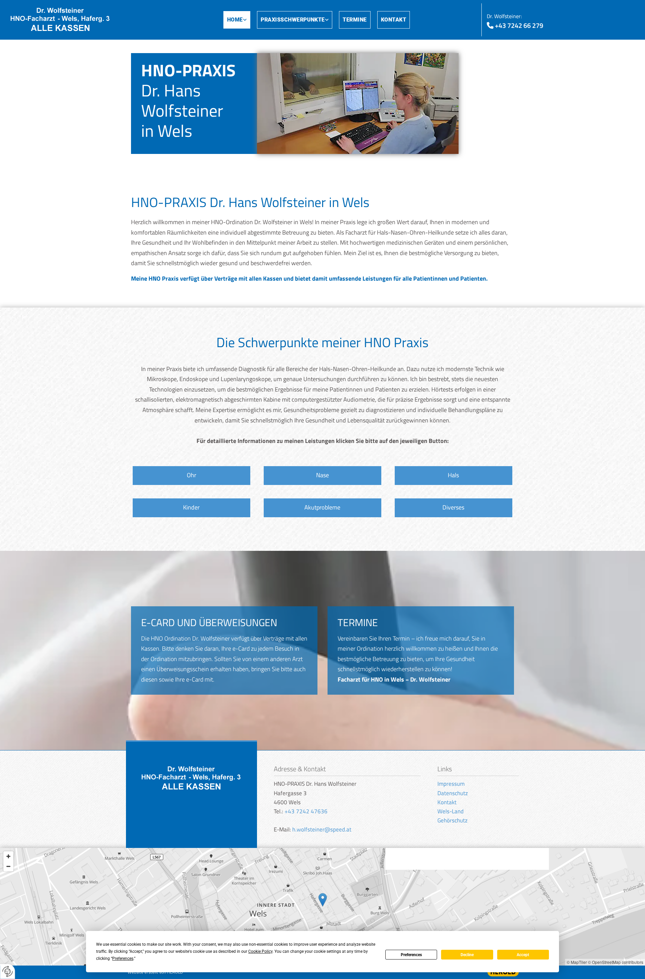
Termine (355, 19)
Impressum (451, 783)
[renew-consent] (7, 971)
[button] (191, 475)
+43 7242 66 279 (519, 25)
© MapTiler (577, 962)
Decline (467, 954)
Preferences (411, 954)
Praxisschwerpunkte (293, 19)
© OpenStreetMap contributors (615, 962)
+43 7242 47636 (306, 811)
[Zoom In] (8, 856)
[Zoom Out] (8, 866)
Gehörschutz (452, 820)
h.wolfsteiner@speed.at (321, 829)
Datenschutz (452, 793)
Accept (523, 954)
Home (235, 19)
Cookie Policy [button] (260, 951)
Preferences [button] (122, 958)
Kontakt (393, 19)
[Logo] (84, 19)
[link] (240, 20)
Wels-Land (450, 811)
